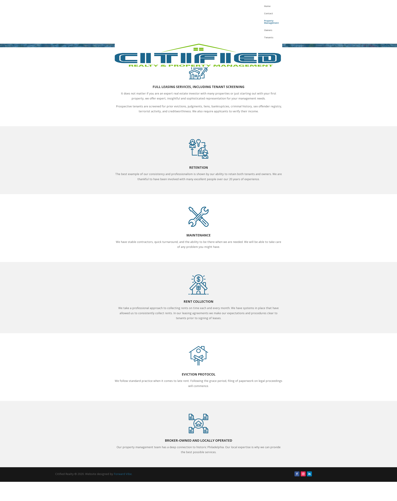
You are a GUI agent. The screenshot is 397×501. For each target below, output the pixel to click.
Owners (268, 30)
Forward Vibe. (123, 474)
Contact (268, 13)
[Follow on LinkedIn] (309, 473)
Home (267, 6)
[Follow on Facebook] (296, 473)
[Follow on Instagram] (303, 473)
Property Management (271, 22)
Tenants (268, 37)
